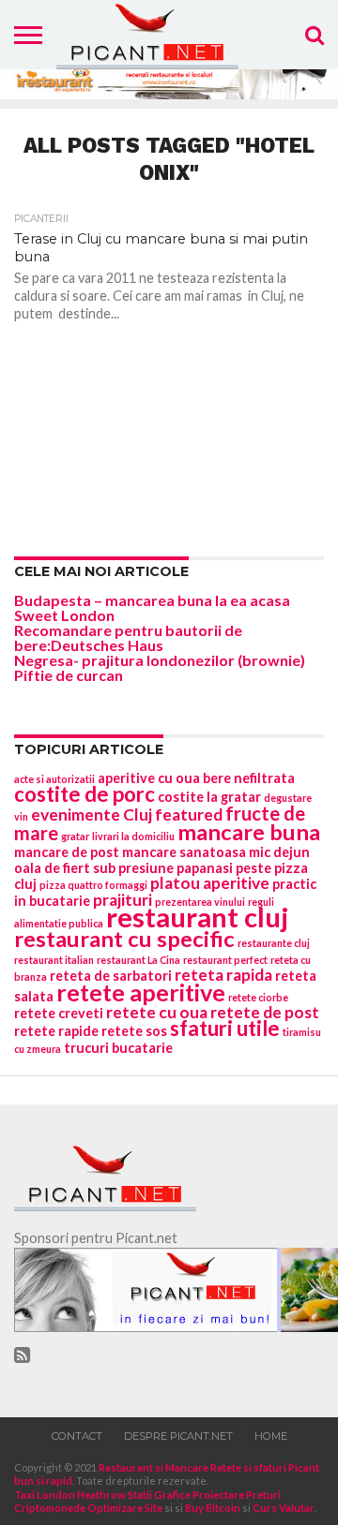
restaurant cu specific (124, 938)
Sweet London (64, 615)
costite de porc (84, 794)
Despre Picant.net (178, 1436)
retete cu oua (156, 1012)
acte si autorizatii (54, 779)
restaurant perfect (225, 960)
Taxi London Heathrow (70, 1494)
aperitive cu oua (149, 778)
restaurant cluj (197, 916)
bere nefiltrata (249, 778)
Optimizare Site (124, 1508)
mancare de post (66, 852)
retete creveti (58, 1013)
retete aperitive (140, 992)
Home (270, 1436)
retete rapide (56, 1031)
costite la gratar (209, 797)
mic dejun (279, 852)
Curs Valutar (284, 1508)
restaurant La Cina (138, 960)
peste (253, 868)
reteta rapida (223, 975)
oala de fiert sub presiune (94, 868)
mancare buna (248, 832)
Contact (77, 1436)
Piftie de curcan (68, 675)
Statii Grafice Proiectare (186, 1494)
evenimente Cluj (91, 814)
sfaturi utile (225, 1028)
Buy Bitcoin (212, 1508)
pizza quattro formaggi (93, 885)
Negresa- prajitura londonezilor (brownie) (159, 660)
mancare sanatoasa (184, 852)
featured (189, 814)
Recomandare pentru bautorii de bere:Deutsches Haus (128, 637)
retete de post (264, 1012)
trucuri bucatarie (118, 1048)
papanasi (205, 868)
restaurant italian (54, 960)
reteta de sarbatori (111, 976)
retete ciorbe (258, 997)
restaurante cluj (274, 943)
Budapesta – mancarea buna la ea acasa (152, 600)
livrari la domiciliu (133, 836)
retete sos (134, 1031)
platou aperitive (209, 883)
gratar (75, 836)
